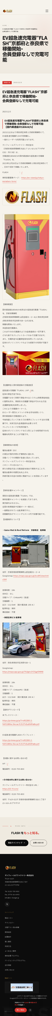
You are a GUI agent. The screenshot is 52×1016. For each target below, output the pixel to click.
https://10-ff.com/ (10, 789)
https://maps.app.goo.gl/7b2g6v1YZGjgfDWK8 (22, 671)
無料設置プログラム (12, 956)
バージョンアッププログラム (15, 960)
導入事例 (8, 942)
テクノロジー (9, 923)
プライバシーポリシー (23, 998)
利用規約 (34, 998)
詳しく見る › (21, 1010)
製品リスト (9, 918)
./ (21, 172)
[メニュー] (47, 11)
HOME (4, 26)
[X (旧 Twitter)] (7, 904)
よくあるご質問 (10, 951)
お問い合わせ (38, 843)
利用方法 (8, 946)
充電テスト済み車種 (12, 927)
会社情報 (8, 965)
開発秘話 (8, 932)
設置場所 (8, 937)
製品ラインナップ (16, 843)
